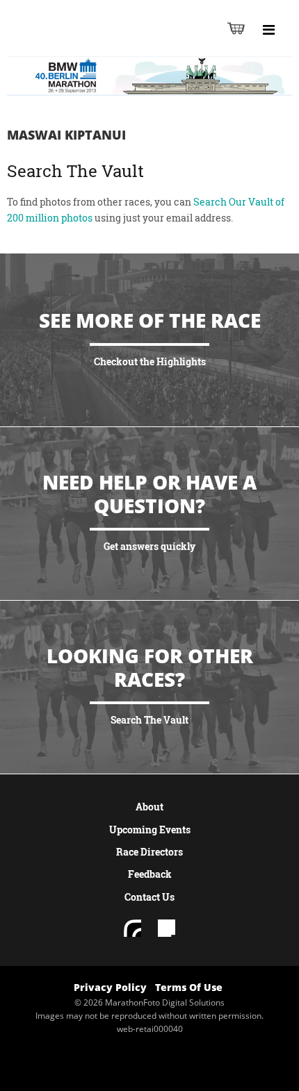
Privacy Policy (110, 987)
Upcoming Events (150, 829)
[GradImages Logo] (79, 42)
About (149, 806)
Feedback (150, 874)
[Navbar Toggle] (268, 30)
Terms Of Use (189, 987)
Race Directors (149, 851)
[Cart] (236, 28)
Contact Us (149, 896)
